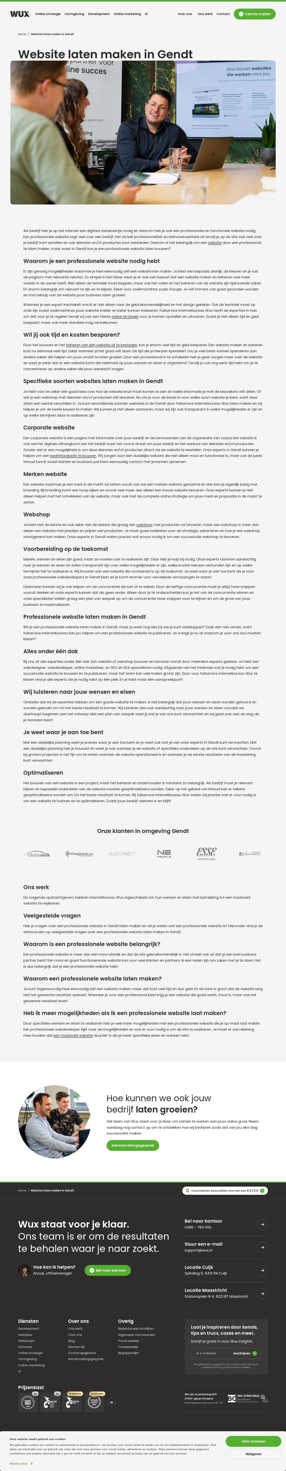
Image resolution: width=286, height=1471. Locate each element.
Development (99, 14)
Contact (223, 14)
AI (146, 14)
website (215, 242)
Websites (25, 1335)
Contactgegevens (82, 1353)
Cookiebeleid (128, 1347)
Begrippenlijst (128, 1353)
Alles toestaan (253, 1441)
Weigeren (253, 1454)
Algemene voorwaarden (136, 1335)
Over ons (185, 14)
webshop (144, 524)
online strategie (125, 316)
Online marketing (127, 14)
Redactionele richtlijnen (136, 1328)
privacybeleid (242, 1367)
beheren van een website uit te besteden (101, 345)
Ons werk (205, 14)
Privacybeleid (128, 1341)
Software (25, 1347)
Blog (71, 1341)
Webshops (26, 1341)
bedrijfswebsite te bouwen (73, 455)
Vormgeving (74, 14)
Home (22, 34)
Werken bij (76, 1347)
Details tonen (19, 1463)
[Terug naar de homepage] (19, 14)
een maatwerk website (73, 1035)
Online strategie (48, 14)
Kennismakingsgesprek (133, 1145)
